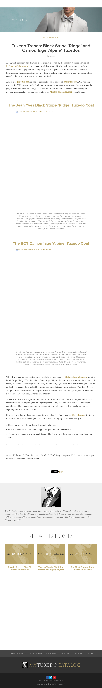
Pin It (61, 472)
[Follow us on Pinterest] (54, 677)
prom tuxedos (70, 81)
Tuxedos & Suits (17, 653)
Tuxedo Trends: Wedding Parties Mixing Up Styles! (51, 568)
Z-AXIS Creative (55, 684)
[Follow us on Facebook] (47, 677)
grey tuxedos (23, 81)
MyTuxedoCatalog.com (17, 66)
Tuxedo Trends (50, 38)
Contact (79, 653)
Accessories (36, 653)
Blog (90, 653)
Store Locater (79, 414)
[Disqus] (51, 611)
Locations (51, 653)
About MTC (65, 653)
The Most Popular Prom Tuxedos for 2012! (82, 568)
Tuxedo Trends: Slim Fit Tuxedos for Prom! (19, 568)
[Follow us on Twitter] (50, 677)
